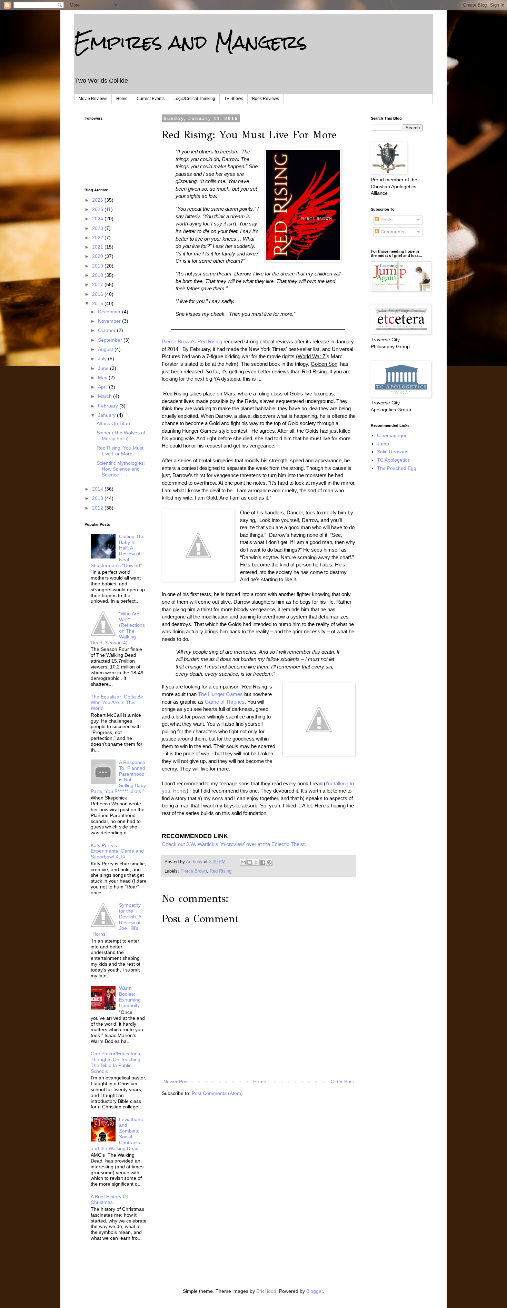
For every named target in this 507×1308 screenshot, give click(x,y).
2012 (98, 508)
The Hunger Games (221, 694)
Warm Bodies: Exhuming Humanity (130, 996)
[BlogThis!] (249, 862)
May (103, 377)
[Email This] (243, 862)
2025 (98, 209)
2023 (98, 228)
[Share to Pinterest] (269, 862)
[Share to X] (256, 862)
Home (122, 98)
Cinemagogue (392, 435)
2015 (98, 303)
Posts (385, 219)
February (108, 406)
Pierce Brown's (192, 341)
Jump (383, 443)
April (103, 387)
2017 (98, 284)
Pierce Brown (193, 871)
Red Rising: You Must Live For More (120, 450)
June (104, 368)
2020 (98, 256)
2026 (98, 200)
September (110, 340)
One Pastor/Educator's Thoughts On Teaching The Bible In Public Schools (115, 1062)
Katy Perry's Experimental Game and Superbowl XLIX (117, 851)
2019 (98, 266)
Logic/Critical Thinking (194, 98)
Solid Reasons (392, 451)
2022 (98, 237)
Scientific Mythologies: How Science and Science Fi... (121, 468)
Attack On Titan (113, 423)
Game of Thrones (225, 702)
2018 (98, 275)
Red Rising (220, 871)
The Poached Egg (396, 468)
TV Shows (233, 98)
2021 (98, 247)
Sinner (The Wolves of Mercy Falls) (121, 435)
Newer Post (176, 1081)
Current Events (151, 98)
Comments (391, 231)
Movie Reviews (93, 98)
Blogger (314, 1291)
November (110, 321)
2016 (98, 294)
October (107, 330)
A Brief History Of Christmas (109, 1199)
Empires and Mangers (190, 42)
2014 (98, 489)
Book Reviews (265, 98)
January (107, 415)
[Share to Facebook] (262, 862)
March (105, 396)
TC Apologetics (393, 460)
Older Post (342, 1081)
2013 (98, 498)
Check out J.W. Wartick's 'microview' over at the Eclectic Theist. (234, 844)
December (110, 311)
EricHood (266, 1291)
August (106, 349)
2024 (98, 218)
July (103, 358)
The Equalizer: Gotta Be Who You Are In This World (117, 702)
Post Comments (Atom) (217, 1093)
